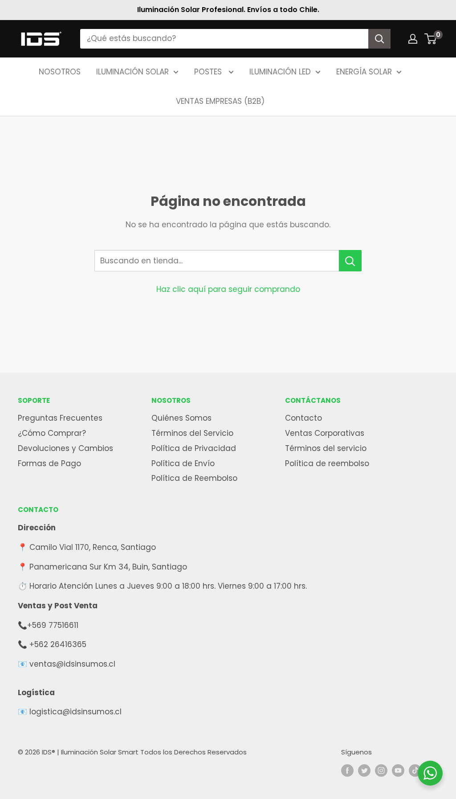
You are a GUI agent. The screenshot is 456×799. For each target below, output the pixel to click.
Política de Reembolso (194, 478)
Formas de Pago (49, 463)
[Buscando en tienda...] (350, 260)
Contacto (303, 418)
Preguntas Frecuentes (60, 418)
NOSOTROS (60, 71)
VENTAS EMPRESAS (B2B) (220, 101)
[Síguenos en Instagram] (381, 770)
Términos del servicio (325, 448)
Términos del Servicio (192, 433)
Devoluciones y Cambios (65, 448)
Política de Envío (183, 463)
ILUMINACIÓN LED (280, 71)
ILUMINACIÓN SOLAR (132, 71)
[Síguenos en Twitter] (364, 770)
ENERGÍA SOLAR (364, 71)
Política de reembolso (327, 463)
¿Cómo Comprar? (52, 433)
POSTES (209, 71)
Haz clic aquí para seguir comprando (228, 289)
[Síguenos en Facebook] (347, 770)
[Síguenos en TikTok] (415, 770)
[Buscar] (379, 39)
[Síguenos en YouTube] (398, 770)
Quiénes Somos (181, 418)
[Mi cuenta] (412, 39)
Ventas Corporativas (324, 433)
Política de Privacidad (193, 448)
